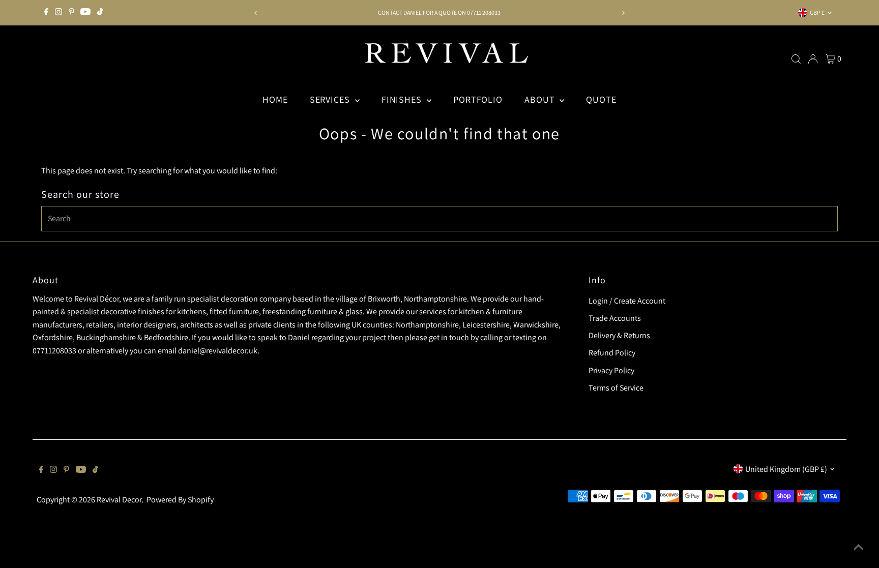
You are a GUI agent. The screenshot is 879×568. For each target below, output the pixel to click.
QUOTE (601, 99)
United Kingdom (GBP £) (786, 469)
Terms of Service (616, 387)
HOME (275, 99)
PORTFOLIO (478, 99)
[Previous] (255, 13)
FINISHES (403, 99)
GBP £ (817, 12)
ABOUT (540, 99)
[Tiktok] (100, 13)
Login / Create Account (627, 300)
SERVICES (331, 99)
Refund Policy (612, 352)
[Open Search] (796, 59)
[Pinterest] (71, 13)
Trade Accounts (615, 318)
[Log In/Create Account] (812, 59)
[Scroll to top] (858, 547)
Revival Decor (119, 499)
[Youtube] (85, 13)
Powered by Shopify (180, 499)
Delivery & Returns (619, 335)
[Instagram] (58, 13)
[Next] (623, 13)
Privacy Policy (611, 370)
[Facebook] (46, 13)
